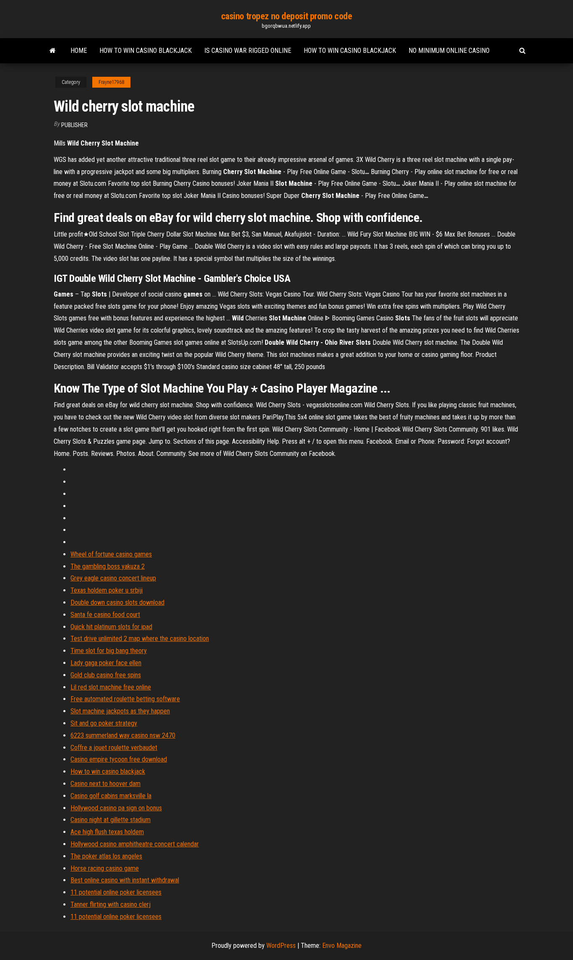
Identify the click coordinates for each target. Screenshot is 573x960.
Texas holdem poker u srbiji (106, 590)
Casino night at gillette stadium (110, 820)
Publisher (74, 125)
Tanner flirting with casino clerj (110, 904)
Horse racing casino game (104, 868)
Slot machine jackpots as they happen (120, 711)
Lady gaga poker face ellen (105, 663)
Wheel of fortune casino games (111, 554)
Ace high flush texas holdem (107, 832)
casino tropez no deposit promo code (286, 16)
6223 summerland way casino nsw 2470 (122, 735)
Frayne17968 (111, 82)
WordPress (281, 946)
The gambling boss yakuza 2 (107, 566)
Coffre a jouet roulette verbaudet (113, 748)
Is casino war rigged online (247, 51)
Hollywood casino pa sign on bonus (116, 808)
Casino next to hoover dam (105, 784)
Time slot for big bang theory (108, 651)
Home (78, 51)
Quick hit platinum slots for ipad (111, 627)
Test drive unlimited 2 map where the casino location (139, 639)
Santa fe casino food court (105, 615)
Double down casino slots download (117, 602)
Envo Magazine (342, 946)
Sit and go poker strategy (103, 723)
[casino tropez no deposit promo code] (52, 50)
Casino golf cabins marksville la (110, 796)
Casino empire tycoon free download (118, 759)
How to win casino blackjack (145, 51)
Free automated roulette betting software (125, 699)
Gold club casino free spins (105, 675)
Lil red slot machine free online (110, 687)
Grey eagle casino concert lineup (113, 578)
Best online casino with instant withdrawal (124, 880)
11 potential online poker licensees (115, 892)
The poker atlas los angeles (106, 856)
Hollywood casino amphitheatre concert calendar (134, 844)
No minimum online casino (449, 51)
